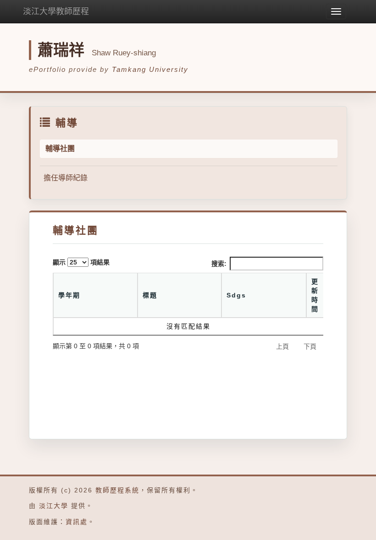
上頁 (282, 346)
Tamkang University (150, 69)
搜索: (219, 263)
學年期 (69, 295)
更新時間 (315, 295)
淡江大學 (53, 505)
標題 (150, 295)
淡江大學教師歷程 (56, 11)
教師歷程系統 (117, 490)
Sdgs (236, 295)
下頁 (310, 346)
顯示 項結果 (81, 262)
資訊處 (77, 521)
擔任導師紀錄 (66, 178)
